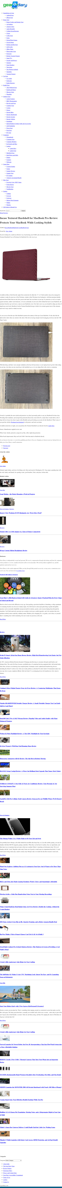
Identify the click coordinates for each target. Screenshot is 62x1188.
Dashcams (9, 81)
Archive (5, 1180)
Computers (6, 135)
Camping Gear (10, 105)
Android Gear (10, 15)
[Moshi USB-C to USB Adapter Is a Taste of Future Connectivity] (3, 524)
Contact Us (6, 1182)
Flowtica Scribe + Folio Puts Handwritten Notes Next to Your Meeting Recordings (26, 894)
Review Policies (7, 1168)
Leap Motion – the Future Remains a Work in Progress (17, 494)
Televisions (9, 67)
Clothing (8, 193)
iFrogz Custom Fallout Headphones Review (13, 550)
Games (8, 169)
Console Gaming (10, 166)
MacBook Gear (10, 153)
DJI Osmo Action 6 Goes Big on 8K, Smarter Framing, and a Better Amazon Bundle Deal (28, 922)
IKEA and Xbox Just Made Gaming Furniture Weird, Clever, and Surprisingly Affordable (28, 881)
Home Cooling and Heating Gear (14, 22)
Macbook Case (17, 227)
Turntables (9, 72)
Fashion (5, 191)
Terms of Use (6, 1177)
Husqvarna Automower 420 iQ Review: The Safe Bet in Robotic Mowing (23, 758)
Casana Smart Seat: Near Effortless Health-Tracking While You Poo (21, 1100)
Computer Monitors (11, 141)
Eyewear (8, 196)
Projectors (9, 53)
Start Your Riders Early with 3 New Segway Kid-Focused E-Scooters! (22, 1006)
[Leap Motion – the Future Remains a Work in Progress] (7, 486)
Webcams (8, 162)
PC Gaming (9, 175)
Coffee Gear (9, 35)
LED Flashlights (10, 126)
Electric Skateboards (11, 114)
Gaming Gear (9, 173)
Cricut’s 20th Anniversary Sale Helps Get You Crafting (17, 962)
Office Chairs (9, 49)
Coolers (8, 108)
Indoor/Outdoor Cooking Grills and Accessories (18, 123)
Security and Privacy (11, 60)
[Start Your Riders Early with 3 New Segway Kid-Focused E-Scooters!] (15, 1002)
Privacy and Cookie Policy (10, 1173)
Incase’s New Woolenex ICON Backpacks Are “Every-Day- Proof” (21, 513)
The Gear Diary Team (8, 1166)
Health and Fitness (11, 90)
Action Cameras (10, 99)
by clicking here (21, 570)
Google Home (10, 42)
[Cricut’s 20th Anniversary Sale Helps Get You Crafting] (5, 958)
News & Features (4, 509)
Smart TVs (9, 58)
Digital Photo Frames (11, 40)
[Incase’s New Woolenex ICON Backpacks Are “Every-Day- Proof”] (7, 505)
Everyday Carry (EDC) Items (13, 182)
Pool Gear (9, 130)
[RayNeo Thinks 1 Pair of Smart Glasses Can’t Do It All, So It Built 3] (5, 930)
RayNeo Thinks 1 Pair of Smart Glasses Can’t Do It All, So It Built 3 (21, 934)
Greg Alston (9, 231)
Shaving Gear (9, 187)
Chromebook (9, 137)
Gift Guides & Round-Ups (10, 207)
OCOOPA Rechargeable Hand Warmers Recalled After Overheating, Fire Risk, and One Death (30, 1075)
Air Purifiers (9, 24)
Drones (8, 110)
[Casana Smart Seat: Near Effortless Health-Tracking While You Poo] (5, 1096)
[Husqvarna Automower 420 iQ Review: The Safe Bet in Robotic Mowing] (5, 754)
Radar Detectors (10, 83)
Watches (8, 205)
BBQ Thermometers (11, 101)
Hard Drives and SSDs (12, 155)
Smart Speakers (10, 65)
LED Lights (9, 47)
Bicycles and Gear (11, 103)
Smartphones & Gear (8, 13)
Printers (8, 157)
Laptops (8, 146)
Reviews (12, 509)
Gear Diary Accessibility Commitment (13, 1175)
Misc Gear (6, 180)
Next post (5, 448)
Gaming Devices (10, 171)
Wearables (9, 94)
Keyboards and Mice (11, 144)
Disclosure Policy (7, 1170)
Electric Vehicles (10, 119)
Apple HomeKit (10, 29)
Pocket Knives (10, 184)
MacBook (10, 227)
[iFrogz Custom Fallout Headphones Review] (5, 543)
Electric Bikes (10, 112)
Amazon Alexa (10, 26)
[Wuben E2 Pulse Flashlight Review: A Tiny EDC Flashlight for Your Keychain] (5, 729)
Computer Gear (10, 139)
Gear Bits (2, 490)
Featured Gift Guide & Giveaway (9, 574)
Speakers (8, 63)
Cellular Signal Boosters (12, 31)
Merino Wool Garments (12, 200)
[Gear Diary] (31, 5)
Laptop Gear (13, 151)
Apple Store (51, 426)
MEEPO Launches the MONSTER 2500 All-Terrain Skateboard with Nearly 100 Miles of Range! (31, 1087)
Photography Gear (11, 51)
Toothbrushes (9, 189)
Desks (8, 38)
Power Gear (9, 128)
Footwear (8, 198)
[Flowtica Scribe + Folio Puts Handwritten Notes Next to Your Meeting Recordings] (5, 890)
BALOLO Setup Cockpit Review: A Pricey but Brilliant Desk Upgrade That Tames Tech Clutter (30, 771)
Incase (6, 227)
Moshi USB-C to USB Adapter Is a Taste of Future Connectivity (20, 531)
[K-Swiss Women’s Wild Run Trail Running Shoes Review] (5, 742)
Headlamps (9, 121)
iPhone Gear (9, 17)
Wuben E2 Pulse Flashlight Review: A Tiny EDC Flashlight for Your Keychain (24, 733)
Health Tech (6, 85)
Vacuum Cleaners (11, 74)
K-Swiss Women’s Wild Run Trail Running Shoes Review (18, 746)
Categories (2, 1160)
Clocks (8, 33)
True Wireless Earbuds (12, 69)
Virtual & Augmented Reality (14, 178)
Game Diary (6, 164)
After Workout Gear (11, 87)
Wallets (8, 202)
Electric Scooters (10, 117)
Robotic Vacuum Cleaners (13, 56)
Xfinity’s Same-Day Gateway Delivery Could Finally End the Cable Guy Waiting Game (27, 1127)
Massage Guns (10, 92)
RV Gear (8, 132)
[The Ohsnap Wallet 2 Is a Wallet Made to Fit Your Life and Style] (15, 834)
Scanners (8, 160)
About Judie (6, 1164)
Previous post (6, 446)
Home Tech (6, 20)
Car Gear (5, 76)
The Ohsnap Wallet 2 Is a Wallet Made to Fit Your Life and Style (20, 838)
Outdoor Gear (6, 96)
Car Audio (9, 78)
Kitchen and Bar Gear (12, 44)
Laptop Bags (13, 148)
